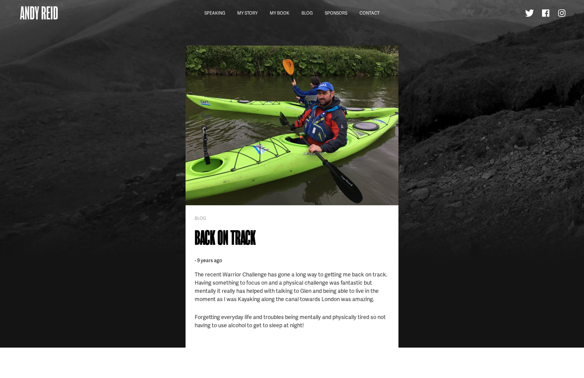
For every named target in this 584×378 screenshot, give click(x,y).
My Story (247, 13)
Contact (370, 13)
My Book (279, 13)
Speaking (214, 13)
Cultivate (110, 370)
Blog (307, 13)
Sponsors (336, 13)
